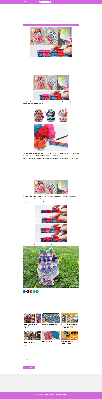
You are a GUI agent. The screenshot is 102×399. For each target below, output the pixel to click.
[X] (27, 291)
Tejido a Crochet (27, 2)
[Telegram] (37, 291)
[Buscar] (50, 2)
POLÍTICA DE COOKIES (37, 394)
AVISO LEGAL (58, 394)
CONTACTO (64, 394)
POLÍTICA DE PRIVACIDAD (49, 394)
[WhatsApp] (34, 291)
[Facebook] (24, 291)
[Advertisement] (51, 13)
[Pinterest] (31, 291)
